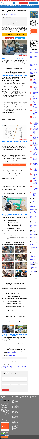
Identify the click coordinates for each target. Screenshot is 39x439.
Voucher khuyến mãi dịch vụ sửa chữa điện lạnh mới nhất (5, 426)
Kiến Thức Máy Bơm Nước (12, 364)
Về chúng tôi (24, 0)
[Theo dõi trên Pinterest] (7, 432)
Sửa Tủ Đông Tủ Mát (33, 267)
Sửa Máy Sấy (33, 5)
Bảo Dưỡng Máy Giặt (33, 203)
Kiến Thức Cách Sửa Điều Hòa (33, 73)
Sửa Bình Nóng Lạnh (33, 247)
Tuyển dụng (31, 0)
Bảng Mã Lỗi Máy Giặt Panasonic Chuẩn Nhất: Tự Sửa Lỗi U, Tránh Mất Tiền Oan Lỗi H (35, 88)
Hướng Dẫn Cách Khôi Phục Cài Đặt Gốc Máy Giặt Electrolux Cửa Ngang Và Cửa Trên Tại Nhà (35, 194)
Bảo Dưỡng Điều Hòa (33, 201)
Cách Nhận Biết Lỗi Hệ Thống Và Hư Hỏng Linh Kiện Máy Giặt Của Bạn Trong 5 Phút (35, 153)
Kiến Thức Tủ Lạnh (33, 242)
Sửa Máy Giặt (7, 5)
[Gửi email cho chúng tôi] (6, 432)
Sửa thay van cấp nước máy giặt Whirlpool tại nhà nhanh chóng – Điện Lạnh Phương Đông (7, 367)
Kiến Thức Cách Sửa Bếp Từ (33, 70)
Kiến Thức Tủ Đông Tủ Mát (33, 240)
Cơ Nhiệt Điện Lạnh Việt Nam (12, 14)
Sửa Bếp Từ (16, 5)
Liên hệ (28, 0)
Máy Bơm (20, 364)
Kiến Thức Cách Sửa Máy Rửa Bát (33, 62)
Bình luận (3, 376)
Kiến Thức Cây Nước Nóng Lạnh (33, 217)
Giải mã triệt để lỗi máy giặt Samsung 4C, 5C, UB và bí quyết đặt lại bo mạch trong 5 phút (35, 118)
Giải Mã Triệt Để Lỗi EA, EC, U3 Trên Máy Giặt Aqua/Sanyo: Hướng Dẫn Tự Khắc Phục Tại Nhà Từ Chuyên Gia (35, 82)
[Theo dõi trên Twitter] (4, 432)
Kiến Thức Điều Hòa (33, 220)
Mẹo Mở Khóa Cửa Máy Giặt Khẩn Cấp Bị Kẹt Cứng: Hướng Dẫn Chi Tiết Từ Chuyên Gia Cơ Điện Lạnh (35, 159)
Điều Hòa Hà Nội (32, 206)
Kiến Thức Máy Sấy (33, 234)
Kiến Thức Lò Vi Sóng (33, 222)
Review (31, 244)
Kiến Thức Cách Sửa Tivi (34, 52)
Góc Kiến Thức (32, 209)
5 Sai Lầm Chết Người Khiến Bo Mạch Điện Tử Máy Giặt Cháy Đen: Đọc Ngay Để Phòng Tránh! (35, 147)
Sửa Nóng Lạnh (20, 5)
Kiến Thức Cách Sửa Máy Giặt (33, 65)
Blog (34, 0)
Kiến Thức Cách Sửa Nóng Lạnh (33, 68)
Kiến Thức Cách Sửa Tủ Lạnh (34, 54)
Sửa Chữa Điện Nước (33, 253)
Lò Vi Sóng (25, 5)
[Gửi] (14, 3)
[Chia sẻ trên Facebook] (11, 361)
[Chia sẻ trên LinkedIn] (17, 361)
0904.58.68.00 (14, 352)
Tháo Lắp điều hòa (33, 271)
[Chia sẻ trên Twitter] (13, 361)
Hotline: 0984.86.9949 (4, 437)
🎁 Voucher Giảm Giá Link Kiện (15, 164)
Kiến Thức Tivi (32, 237)
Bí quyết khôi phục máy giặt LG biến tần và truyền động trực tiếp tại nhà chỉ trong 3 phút (35, 188)
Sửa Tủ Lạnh (12, 5)
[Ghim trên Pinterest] (16, 361)
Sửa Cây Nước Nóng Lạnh (33, 251)
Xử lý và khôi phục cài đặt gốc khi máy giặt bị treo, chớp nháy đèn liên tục (35, 170)
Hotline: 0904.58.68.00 (4, 435)
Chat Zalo (2, 433)
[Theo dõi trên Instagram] (36, 0)
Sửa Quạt (31, 264)
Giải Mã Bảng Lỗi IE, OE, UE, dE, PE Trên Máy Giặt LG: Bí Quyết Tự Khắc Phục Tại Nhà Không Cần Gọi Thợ (35, 131)
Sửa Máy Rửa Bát (33, 261)
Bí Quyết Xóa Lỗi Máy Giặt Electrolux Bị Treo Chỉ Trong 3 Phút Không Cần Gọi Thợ (35, 106)
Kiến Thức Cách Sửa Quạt (33, 57)
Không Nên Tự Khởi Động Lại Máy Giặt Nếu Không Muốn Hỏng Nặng (35, 142)
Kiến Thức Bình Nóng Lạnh (33, 213)
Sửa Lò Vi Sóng (32, 256)
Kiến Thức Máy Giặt (33, 229)
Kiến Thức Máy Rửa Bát (34, 231)
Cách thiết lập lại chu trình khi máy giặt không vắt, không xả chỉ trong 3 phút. (35, 165)
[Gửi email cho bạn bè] (14, 361)
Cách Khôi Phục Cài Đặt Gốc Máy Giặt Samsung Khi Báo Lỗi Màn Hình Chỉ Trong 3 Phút (35, 182)
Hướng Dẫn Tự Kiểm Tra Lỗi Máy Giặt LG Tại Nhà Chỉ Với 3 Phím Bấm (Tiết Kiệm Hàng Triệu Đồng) (35, 124)
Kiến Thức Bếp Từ (33, 211)
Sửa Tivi (31, 265)
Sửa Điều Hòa (2, 5)
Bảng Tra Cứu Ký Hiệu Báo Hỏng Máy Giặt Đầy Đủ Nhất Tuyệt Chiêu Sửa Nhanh (35, 137)
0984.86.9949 (9, 352)
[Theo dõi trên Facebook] (35, 0)
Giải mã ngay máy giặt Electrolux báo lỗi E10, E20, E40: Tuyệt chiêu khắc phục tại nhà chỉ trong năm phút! (35, 112)
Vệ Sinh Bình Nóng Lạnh (34, 273)
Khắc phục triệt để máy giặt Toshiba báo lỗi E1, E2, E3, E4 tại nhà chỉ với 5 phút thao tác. (35, 100)
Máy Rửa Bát (29, 5)
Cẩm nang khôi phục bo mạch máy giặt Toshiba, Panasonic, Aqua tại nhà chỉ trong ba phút (35, 176)
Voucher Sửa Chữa (34, 31)
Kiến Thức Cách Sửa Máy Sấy (33, 60)
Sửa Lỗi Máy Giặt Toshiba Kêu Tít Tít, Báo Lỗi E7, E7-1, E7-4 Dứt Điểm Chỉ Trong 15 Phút (35, 94)
